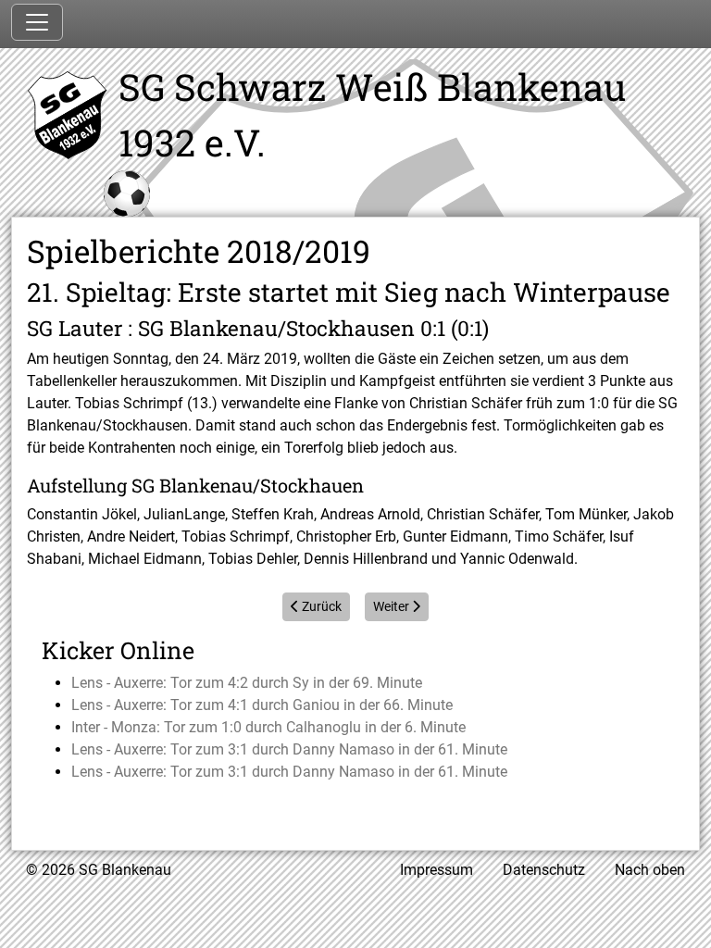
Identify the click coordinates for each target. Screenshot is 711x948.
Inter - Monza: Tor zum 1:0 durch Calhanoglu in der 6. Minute (268, 727)
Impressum (436, 870)
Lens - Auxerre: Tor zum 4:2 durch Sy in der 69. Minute (246, 683)
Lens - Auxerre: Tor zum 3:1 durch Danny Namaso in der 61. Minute (289, 749)
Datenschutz (544, 870)
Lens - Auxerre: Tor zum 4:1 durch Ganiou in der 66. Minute (262, 705)
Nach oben (650, 870)
